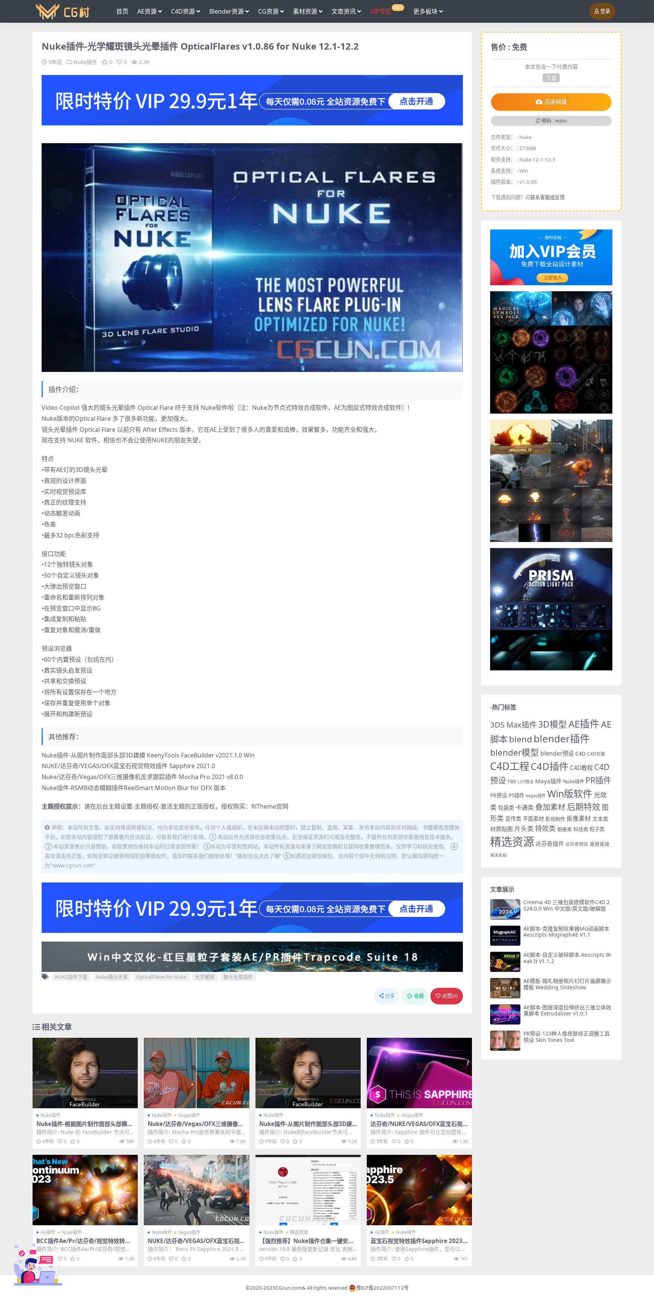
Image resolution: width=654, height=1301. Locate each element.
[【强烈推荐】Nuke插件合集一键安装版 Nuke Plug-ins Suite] (308, 1190)
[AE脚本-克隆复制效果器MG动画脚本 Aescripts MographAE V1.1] (505, 936)
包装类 (506, 807)
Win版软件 (569, 793)
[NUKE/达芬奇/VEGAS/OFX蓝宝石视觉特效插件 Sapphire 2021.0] (196, 1190)
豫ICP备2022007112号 (382, 1287)
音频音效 (599, 843)
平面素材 (533, 818)
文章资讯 (344, 11)
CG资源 (268, 11)
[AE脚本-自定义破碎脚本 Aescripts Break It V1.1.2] (505, 962)
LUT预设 (526, 781)
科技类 (580, 829)
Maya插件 (548, 781)
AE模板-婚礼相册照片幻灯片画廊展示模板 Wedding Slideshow (567, 984)
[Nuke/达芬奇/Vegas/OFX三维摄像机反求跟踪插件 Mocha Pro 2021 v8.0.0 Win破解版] (196, 1073)
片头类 (524, 828)
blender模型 (514, 752)
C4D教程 (581, 768)
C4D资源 (183, 11)
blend (520, 739)
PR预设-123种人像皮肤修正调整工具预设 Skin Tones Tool (566, 1036)
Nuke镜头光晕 (112, 976)
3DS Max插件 (513, 724)
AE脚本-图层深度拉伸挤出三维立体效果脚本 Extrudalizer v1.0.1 (567, 1010)
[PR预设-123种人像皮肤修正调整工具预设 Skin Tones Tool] (505, 1041)
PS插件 (516, 795)
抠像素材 (579, 818)
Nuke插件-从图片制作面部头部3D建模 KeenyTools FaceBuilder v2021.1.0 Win (148, 755)
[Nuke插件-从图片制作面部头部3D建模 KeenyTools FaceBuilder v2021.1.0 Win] (308, 1073)
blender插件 (562, 738)
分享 (390, 996)
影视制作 (555, 818)
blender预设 (557, 753)
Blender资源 (226, 11)
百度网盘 (555, 102)
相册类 (564, 829)
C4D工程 (509, 766)
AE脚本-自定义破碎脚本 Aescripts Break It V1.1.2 (567, 958)
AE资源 (147, 11)
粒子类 (597, 829)
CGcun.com (289, 1287)
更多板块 (425, 11)
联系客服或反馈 (547, 197)
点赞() (450, 996)
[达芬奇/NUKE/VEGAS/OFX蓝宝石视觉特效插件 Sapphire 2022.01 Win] (419, 1073)
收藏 (419, 996)
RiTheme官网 (269, 806)
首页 (122, 11)
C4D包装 (596, 754)
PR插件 (598, 780)
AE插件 (47, 1232)
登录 (605, 11)
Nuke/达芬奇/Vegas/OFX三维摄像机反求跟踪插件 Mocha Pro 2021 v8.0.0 (142, 777)
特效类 (545, 828)
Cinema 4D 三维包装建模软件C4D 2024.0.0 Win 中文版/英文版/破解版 (566, 905)
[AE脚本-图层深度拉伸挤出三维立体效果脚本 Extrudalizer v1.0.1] (505, 1014)
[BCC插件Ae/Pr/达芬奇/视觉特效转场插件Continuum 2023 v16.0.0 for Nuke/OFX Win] (85, 1190)
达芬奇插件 (550, 843)
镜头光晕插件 (238, 976)
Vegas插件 (189, 1115)
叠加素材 (550, 807)
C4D (580, 753)
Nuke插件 (85, 62)
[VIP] (252, 99)
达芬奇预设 (576, 844)
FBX (512, 781)
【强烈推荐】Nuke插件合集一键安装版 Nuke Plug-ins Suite (306, 1244)
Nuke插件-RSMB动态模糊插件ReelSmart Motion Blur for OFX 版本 (134, 788)
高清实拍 (498, 855)
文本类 (600, 818)
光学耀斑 (205, 976)
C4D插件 (549, 766)
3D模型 (552, 724)
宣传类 (513, 818)
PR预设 (498, 795)
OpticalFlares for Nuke (161, 976)
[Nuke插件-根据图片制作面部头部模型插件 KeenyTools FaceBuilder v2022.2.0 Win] (85, 1073)
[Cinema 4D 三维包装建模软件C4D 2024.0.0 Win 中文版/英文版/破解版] (505, 909)
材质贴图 (501, 828)
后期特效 (583, 806)
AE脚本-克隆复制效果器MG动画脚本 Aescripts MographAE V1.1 (566, 932)
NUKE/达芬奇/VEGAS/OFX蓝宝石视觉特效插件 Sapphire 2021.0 (128, 766)
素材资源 (305, 11)
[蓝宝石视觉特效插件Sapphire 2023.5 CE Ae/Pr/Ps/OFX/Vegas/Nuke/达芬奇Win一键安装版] (419, 1190)
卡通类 (524, 807)
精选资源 (299, 1232)
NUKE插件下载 (71, 976)
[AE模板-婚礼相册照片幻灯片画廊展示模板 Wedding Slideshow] (505, 988)
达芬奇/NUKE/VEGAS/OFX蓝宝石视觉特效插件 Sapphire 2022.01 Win (419, 1127)
